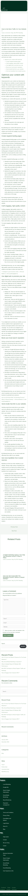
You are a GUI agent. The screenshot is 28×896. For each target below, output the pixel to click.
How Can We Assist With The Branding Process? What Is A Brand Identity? (13, 577)
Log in (3, 764)
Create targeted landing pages (13, 61)
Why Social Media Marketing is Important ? (12, 661)
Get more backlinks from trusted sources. (16, 71)
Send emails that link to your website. (15, 69)
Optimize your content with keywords (13, 59)
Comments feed (5, 769)
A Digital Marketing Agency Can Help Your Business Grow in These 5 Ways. (14, 556)
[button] (7, 6)
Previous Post (14, 527)
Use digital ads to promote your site (14, 65)
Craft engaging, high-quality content (14, 63)
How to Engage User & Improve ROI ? (11, 672)
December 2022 (5, 741)
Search (3, 643)
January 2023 (5, 739)
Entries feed (4, 767)
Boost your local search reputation (14, 67)
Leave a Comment (6, 32)
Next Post (14, 530)
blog (12, 32)
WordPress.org (5, 771)
